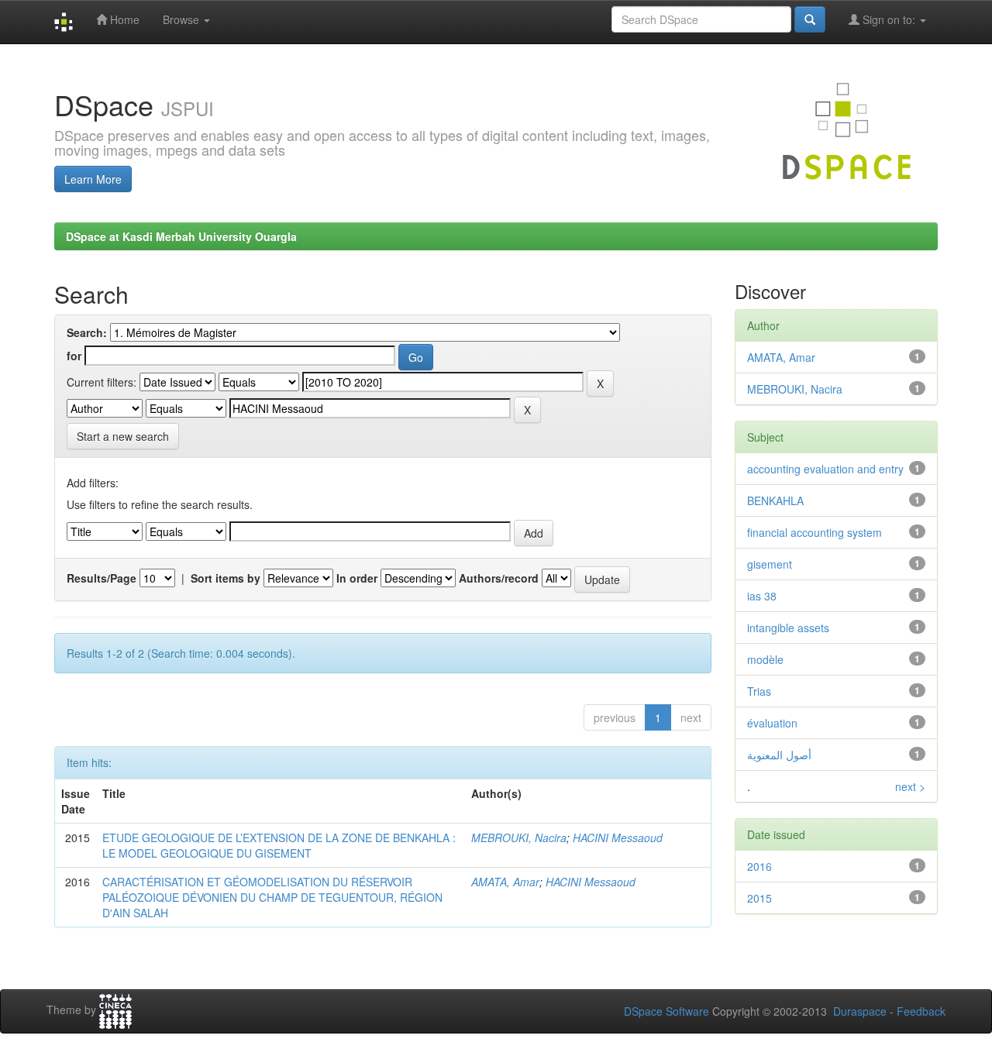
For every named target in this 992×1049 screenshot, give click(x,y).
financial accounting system (814, 532)
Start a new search (123, 436)
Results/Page (101, 578)
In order (356, 578)
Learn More (93, 179)
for (74, 355)
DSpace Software (666, 1011)
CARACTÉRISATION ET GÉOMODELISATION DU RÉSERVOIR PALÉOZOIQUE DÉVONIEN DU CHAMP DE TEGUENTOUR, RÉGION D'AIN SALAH (272, 897)
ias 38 (762, 596)
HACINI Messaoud (618, 837)
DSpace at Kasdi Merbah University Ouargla (181, 236)
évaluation (772, 723)
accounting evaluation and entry (825, 468)
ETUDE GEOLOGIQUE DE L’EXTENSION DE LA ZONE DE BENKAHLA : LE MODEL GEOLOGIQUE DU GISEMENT (279, 845)
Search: (87, 332)
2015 (759, 898)
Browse (182, 19)
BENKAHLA (775, 500)
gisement (769, 564)
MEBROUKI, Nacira (519, 837)
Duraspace (860, 1011)
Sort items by (225, 578)
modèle (765, 659)
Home (123, 19)
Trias (759, 691)
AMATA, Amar (505, 881)
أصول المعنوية (779, 754)
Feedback (921, 1011)
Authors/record (499, 578)
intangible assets (788, 627)
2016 (759, 866)
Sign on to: (888, 19)
